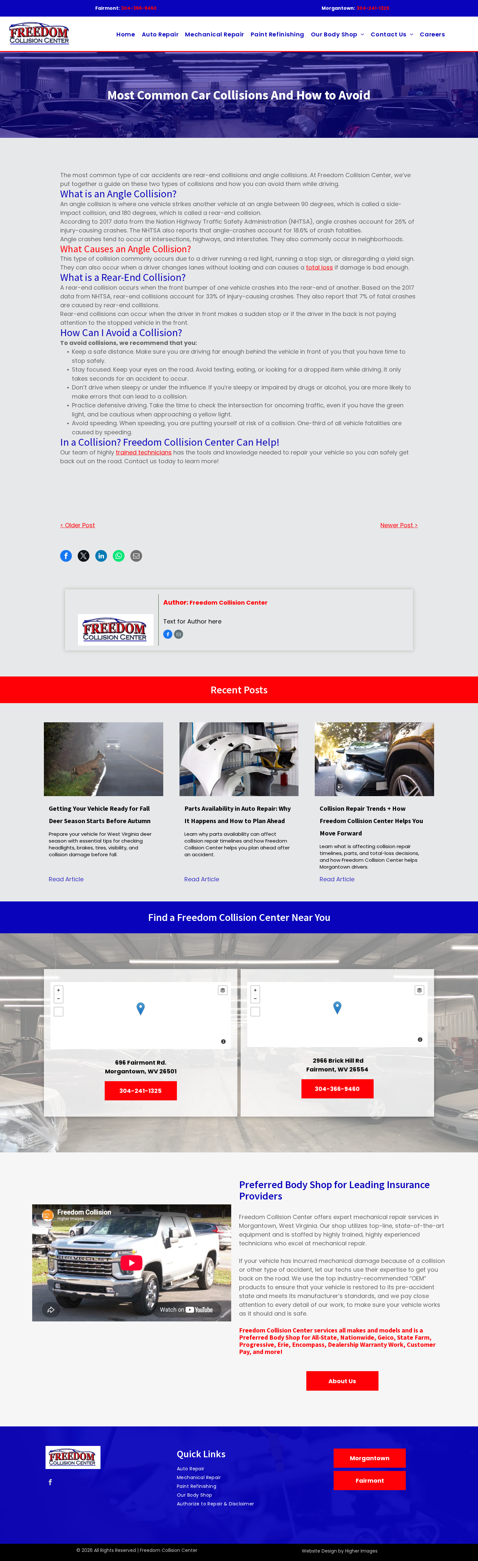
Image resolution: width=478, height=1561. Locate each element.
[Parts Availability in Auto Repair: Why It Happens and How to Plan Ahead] (239, 759)
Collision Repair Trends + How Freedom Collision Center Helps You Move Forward (371, 820)
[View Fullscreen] (58, 1011)
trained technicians (144, 452)
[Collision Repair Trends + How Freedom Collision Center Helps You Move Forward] (374, 759)
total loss (319, 267)
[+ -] (140, 1015)
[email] (178, 635)
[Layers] (223, 990)
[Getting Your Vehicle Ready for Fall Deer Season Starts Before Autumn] (103, 759)
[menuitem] (125, 34)
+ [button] (58, 990)
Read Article (66, 879)
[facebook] (167, 635)
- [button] (58, 998)
